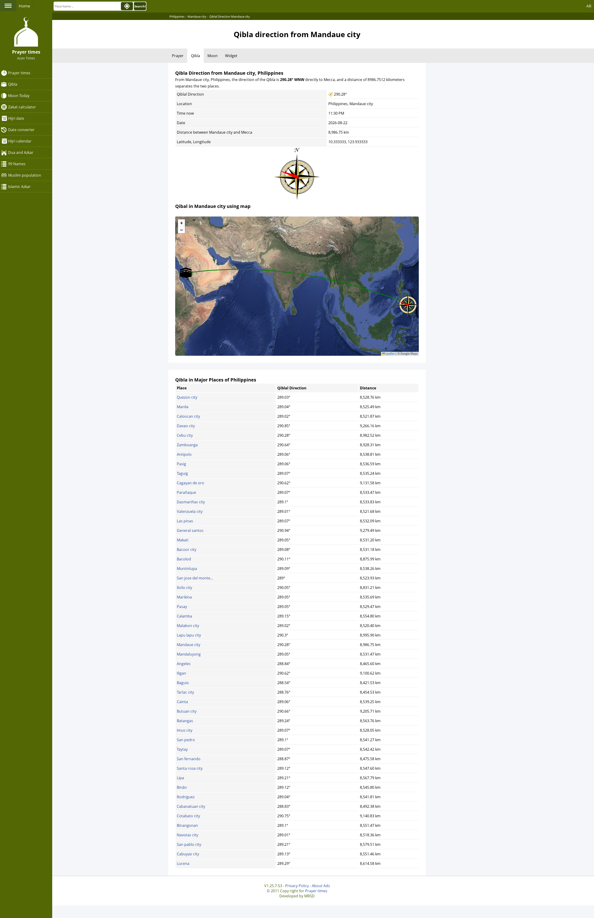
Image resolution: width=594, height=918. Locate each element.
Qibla (12, 84)
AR (588, 6)
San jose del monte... (195, 578)
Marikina (184, 597)
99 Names (17, 163)
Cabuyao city (188, 854)
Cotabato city (188, 815)
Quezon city (187, 397)
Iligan (181, 673)
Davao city (186, 425)
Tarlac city (185, 692)
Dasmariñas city (191, 501)
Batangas (185, 720)
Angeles (183, 663)
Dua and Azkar (20, 152)
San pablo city (189, 844)
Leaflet (389, 354)
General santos (190, 530)
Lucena (183, 863)
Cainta (182, 701)
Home (24, 6)
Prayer (178, 55)
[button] (408, 303)
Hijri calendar (20, 141)
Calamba (184, 616)
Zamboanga (187, 444)
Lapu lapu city (189, 635)
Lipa (180, 777)
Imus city (184, 730)
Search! (140, 6)
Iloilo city (184, 587)
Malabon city (188, 625)
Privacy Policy (297, 885)
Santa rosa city (190, 768)
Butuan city (187, 711)
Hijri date (16, 118)
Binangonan (187, 825)
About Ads (321, 885)
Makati (182, 540)
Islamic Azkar (19, 186)
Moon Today (18, 95)
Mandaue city (188, 644)
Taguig (182, 473)
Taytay (182, 749)
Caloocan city (188, 416)
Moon (212, 55)
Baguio (183, 682)
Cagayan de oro (190, 482)
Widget (231, 55)
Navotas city (187, 834)
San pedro (186, 739)
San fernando (188, 758)
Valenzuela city (190, 511)
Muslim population (24, 175)
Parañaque (186, 492)
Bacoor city (186, 549)
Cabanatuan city (191, 806)
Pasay (182, 606)
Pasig (181, 463)
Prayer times (19, 72)
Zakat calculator (22, 107)
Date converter (21, 129)
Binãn (182, 787)
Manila (182, 406)
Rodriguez (185, 796)
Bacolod (184, 559)
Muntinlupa (187, 568)
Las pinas (185, 521)
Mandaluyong (189, 654)
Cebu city (185, 435)
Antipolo (184, 454)
